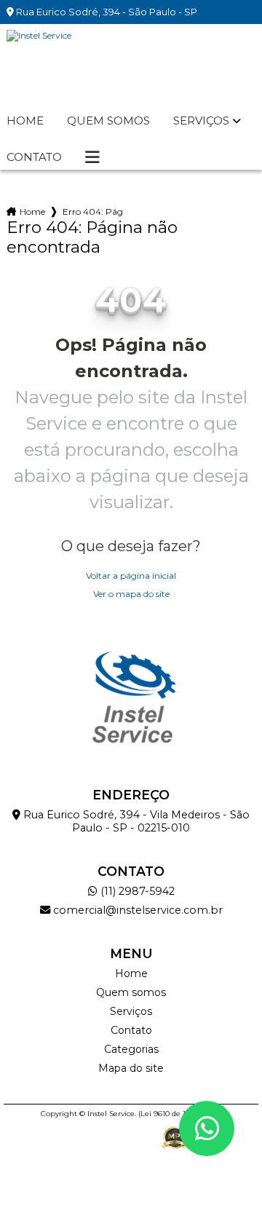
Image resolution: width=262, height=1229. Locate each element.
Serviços (201, 120)
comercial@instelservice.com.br (136, 910)
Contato (34, 157)
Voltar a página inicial (131, 575)
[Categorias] (92, 157)
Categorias (131, 1049)
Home (25, 120)
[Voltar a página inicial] (131, 66)
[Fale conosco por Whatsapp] (206, 1128)
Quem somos (108, 120)
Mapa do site (131, 1068)
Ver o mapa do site (131, 593)
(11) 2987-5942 (136, 891)
